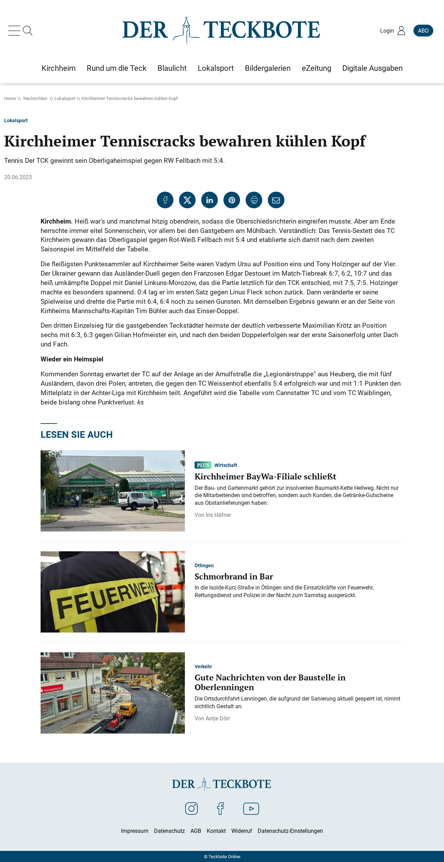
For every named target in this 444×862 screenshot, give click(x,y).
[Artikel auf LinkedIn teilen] (209, 200)
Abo (423, 30)
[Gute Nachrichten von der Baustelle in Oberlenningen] (113, 692)
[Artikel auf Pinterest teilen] (231, 200)
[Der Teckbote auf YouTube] (251, 808)
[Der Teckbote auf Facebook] (220, 808)
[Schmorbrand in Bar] (113, 591)
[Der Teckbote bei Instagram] (191, 808)
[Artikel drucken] (254, 200)
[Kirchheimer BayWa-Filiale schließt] (113, 490)
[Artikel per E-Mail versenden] (276, 200)
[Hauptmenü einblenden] (15, 30)
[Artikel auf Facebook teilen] (165, 200)
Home (10, 98)
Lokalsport (64, 98)
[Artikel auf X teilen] (187, 200)
